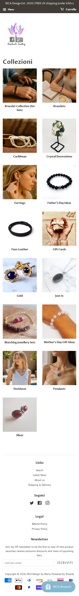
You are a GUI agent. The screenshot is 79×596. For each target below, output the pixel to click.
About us (40, 480)
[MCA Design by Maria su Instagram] (47, 503)
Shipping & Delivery (39, 484)
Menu (10, 9)
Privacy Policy (39, 529)
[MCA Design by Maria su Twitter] (32, 503)
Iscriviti (65, 563)
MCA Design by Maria (39, 574)
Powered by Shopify (63, 574)
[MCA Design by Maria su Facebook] (39, 503)
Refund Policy (39, 524)
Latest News (39, 475)
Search (39, 470)
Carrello (70, 9)
